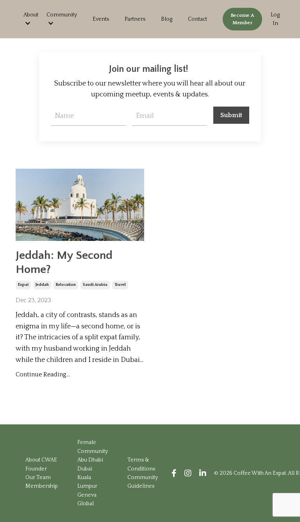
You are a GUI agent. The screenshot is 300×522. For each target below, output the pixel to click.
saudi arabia (95, 285)
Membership (41, 486)
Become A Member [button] (242, 18)
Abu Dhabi (90, 460)
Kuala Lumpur (87, 481)
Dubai (84, 469)
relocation (66, 285)
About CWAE (41, 460)
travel (120, 285)
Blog (166, 19)
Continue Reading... (43, 374)
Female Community (92, 446)
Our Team (38, 477)
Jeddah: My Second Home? (64, 262)
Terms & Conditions (141, 464)
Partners (135, 19)
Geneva (86, 495)
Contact (197, 19)
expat (23, 285)
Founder (36, 469)
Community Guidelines (142, 481)
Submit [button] (231, 115)
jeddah (42, 285)
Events (101, 19)
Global (85, 504)
